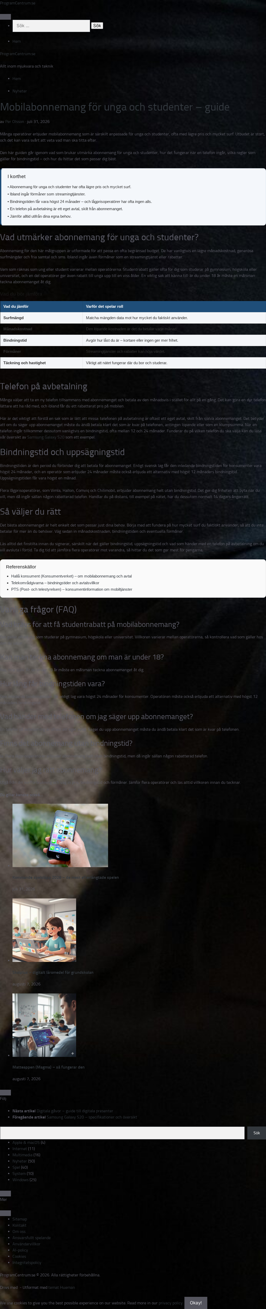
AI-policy (20, 1250)
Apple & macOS (26, 1142)
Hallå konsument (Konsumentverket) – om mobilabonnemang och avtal (71, 576)
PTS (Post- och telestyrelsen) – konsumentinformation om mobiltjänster (71, 589)
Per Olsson (14, 121)
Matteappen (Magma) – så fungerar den (48, 1067)
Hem (16, 41)
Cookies (19, 1256)
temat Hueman (61, 1287)
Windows (20, 1179)
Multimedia (22, 1154)
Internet (19, 1148)
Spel (16, 1167)
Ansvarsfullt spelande (31, 1237)
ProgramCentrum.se (17, 3)
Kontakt (19, 1225)
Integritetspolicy (26, 1262)
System (19, 1173)
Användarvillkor (26, 1243)
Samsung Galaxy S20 (45, 437)
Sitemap (19, 1219)
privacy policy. (180, 1302)
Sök (257, 1132)
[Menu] (5, 17)
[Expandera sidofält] (5, 1092)
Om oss (18, 1231)
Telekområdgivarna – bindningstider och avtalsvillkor (55, 583)
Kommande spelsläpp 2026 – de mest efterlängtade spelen (65, 877)
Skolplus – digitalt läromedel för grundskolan (53, 972)
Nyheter (19, 91)
